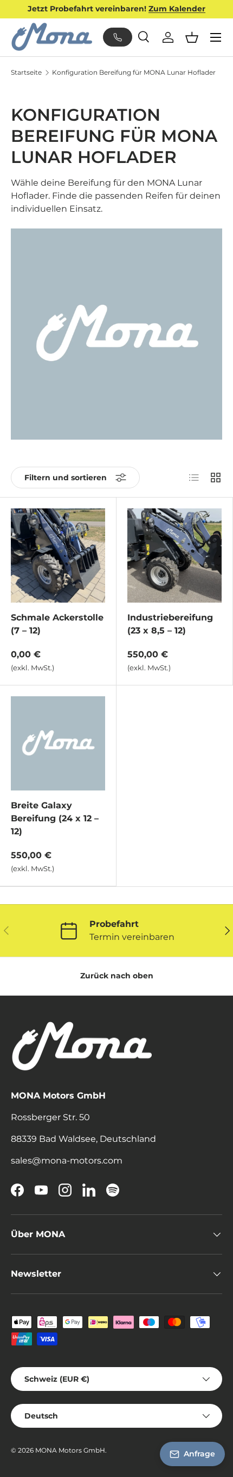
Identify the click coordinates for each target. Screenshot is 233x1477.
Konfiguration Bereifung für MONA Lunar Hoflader (134, 72)
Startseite (26, 72)
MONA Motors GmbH (70, 1450)
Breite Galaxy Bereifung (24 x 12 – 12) (55, 818)
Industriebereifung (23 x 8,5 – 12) (170, 624)
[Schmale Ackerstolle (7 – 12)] (58, 555)
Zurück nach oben (116, 976)
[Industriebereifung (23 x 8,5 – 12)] (174, 555)
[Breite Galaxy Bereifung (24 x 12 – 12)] (58, 743)
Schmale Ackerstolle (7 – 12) (57, 624)
